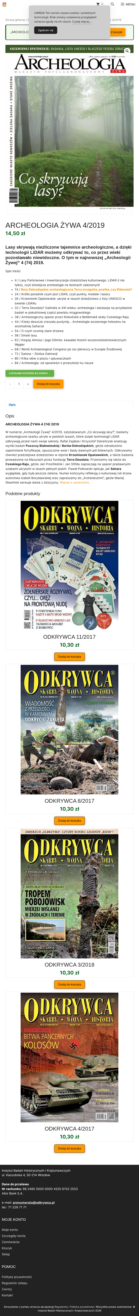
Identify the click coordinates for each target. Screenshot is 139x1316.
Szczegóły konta (14, 1236)
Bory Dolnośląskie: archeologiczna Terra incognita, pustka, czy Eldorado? (76, 289)
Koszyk (7, 1248)
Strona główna (15, 20)
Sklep (6, 1254)
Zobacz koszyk (112, 32)
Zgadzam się (45, 30)
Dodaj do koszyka (48, 383)
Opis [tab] (12, 405)
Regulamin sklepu (14, 1283)
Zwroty (7, 1289)
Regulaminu (61, 1306)
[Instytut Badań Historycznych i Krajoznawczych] (4, 4)
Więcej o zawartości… (75, 482)
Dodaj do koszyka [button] (69, 656)
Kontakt (7, 1295)
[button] (112, 4)
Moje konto (10, 1230)
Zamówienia (11, 1242)
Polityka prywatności (17, 1277)
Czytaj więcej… (81, 21)
